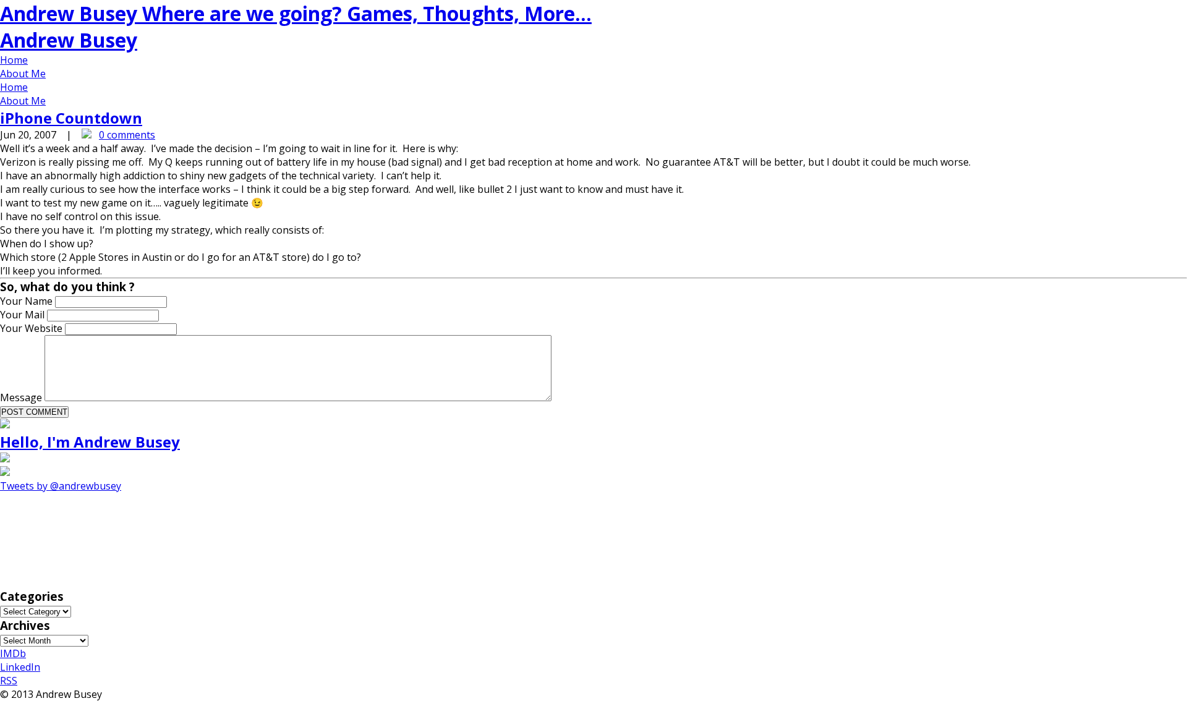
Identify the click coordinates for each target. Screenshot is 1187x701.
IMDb (13, 653)
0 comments (127, 135)
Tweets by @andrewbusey (60, 486)
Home (14, 60)
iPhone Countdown (71, 118)
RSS (8, 680)
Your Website (32, 328)
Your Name (27, 301)
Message (22, 397)
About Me (23, 73)
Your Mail (23, 314)
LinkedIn (20, 667)
